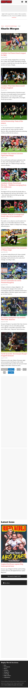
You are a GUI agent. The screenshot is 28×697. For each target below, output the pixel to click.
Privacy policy (14, 684)
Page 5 (19, 26)
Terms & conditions (7, 684)
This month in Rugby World (14, 576)
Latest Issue (7, 522)
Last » (12, 372)
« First (10, 369)
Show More (7, 583)
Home (2, 26)
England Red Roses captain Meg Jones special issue (12, 565)
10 (4, 372)
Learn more (14, 17)
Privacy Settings (19, 684)
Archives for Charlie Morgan (11, 26)
